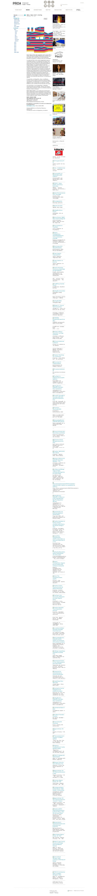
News (28, 10)
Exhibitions (38, 10)
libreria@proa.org (31, 105)
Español (82, 2)
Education (58, 10)
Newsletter (64, 4)
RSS (14, 16)
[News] (59, 151)
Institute (69, 10)
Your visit (18, 10)
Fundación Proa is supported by (26, 3)
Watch (48, 10)
